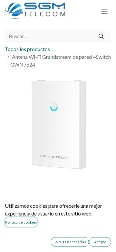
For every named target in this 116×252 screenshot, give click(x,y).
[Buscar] (101, 36)
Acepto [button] (100, 241)
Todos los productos (27, 49)
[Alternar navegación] (104, 11)
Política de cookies (21, 222)
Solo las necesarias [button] (69, 241)
